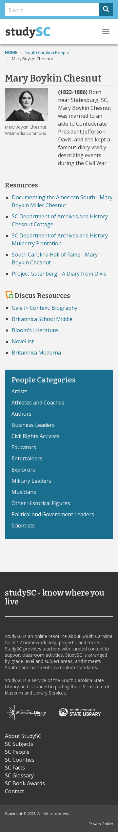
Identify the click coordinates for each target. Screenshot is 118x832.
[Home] (28, 32)
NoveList (23, 341)
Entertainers (26, 458)
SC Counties (19, 759)
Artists (19, 391)
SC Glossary (19, 775)
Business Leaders (33, 424)
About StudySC (23, 736)
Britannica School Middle (42, 319)
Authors (21, 413)
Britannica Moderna (36, 352)
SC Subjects (19, 743)
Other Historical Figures (40, 503)
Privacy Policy (100, 823)
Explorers (23, 469)
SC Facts (15, 767)
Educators (23, 447)
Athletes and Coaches (37, 402)
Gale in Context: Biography (44, 307)
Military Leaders (31, 480)
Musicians (23, 492)
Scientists (23, 525)
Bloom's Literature (35, 330)
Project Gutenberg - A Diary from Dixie (59, 273)
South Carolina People (47, 52)
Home (11, 52)
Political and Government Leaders (52, 514)
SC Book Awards (25, 783)
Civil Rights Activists (35, 436)
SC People (17, 751)
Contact (14, 791)
